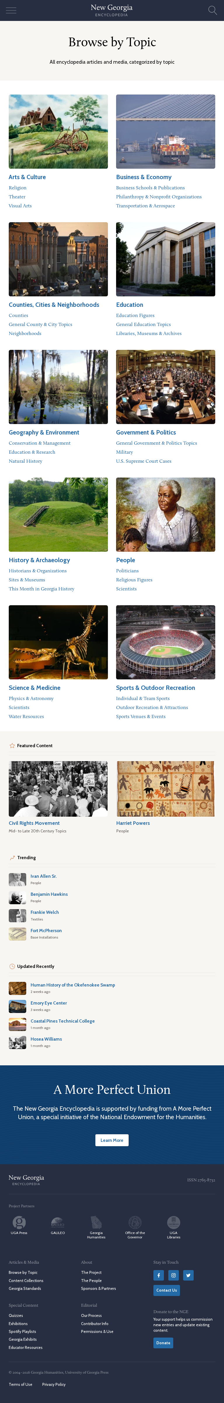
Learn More (112, 1140)
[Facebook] (158, 1275)
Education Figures (135, 315)
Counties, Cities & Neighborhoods (54, 304)
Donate (163, 1342)
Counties (18, 315)
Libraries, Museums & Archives (149, 333)
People (125, 560)
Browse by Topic (23, 1272)
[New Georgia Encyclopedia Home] (112, 10)
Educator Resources (26, 1347)
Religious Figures (134, 580)
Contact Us (166, 1290)
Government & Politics (146, 432)
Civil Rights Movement (34, 823)
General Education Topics (143, 324)
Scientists (126, 589)
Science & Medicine (34, 687)
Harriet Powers (133, 823)
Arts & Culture (27, 177)
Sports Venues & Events (141, 716)
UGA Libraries (173, 1235)
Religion (18, 188)
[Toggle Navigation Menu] (11, 10)
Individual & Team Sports (143, 698)
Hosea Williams (46, 1039)
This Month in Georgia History (41, 589)
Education (129, 304)
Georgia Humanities (96, 1235)
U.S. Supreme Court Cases (144, 461)
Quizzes (16, 1315)
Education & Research (32, 452)
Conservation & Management (40, 443)
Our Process (91, 1315)
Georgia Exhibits (23, 1339)
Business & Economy (144, 177)
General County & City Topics (40, 324)
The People (91, 1280)
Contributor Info (94, 1323)
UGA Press (19, 1233)
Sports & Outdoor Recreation (155, 687)
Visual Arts (20, 206)
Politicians (127, 571)
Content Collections (26, 1280)
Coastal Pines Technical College (63, 1021)
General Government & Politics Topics (156, 443)
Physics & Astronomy (31, 698)
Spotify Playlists (22, 1331)
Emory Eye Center (49, 1003)
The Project (91, 1272)
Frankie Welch (45, 912)
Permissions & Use (97, 1331)
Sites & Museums (27, 580)
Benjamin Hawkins (49, 894)
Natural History (25, 461)
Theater (17, 197)
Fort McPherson (46, 930)
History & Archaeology (39, 560)
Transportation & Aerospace (145, 206)
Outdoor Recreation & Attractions (152, 707)
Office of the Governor (135, 1235)
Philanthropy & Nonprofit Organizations (159, 197)
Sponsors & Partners (98, 1288)
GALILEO (58, 1233)
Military (124, 452)
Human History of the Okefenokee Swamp (73, 985)
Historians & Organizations (38, 571)
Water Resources (26, 716)
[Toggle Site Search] (213, 10)
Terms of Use (20, 1384)
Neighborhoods (25, 333)
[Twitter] (188, 1275)
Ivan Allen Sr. (44, 876)
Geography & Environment (44, 432)
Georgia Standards (25, 1288)
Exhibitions (18, 1323)
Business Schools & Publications (150, 188)
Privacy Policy (54, 1384)
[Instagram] (173, 1275)
